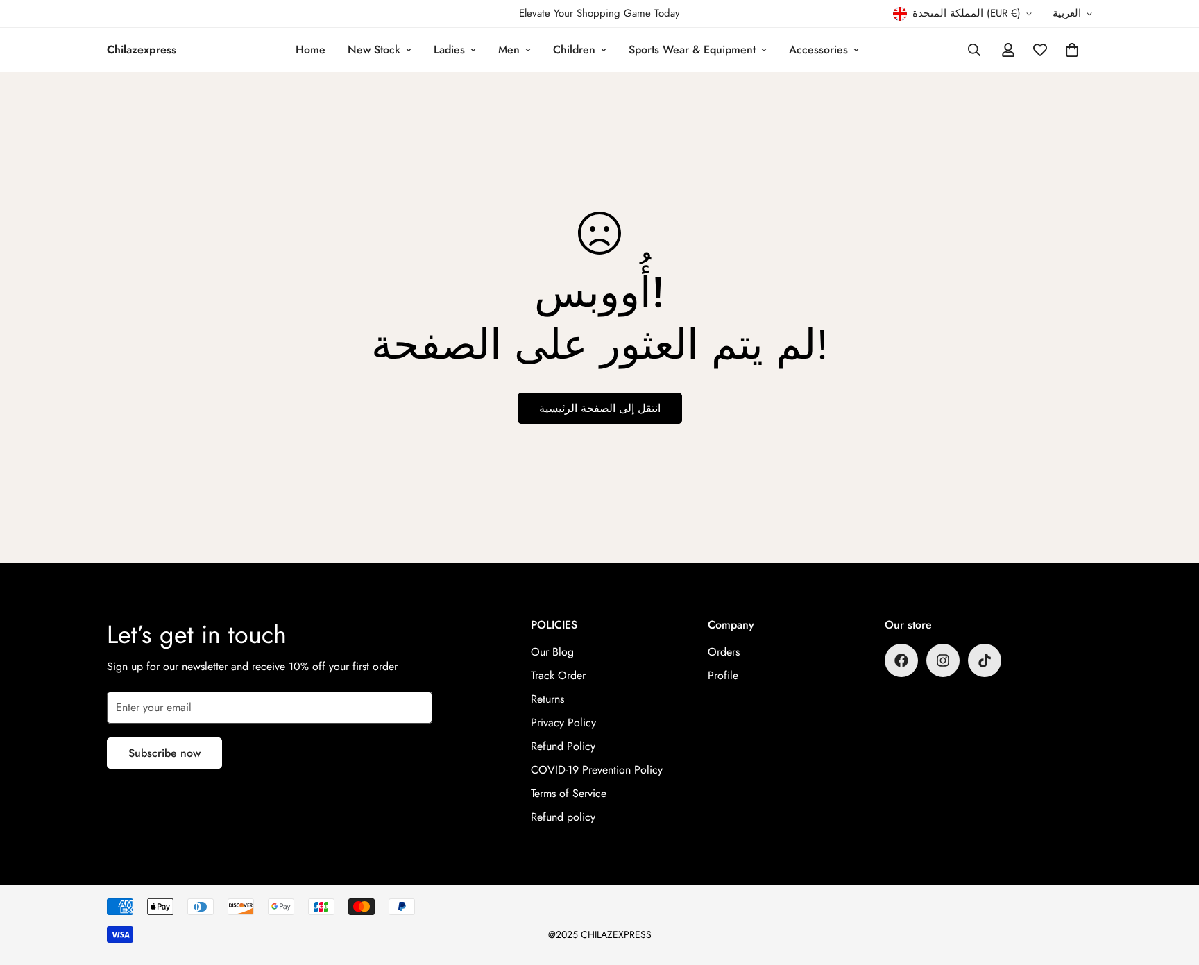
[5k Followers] (943, 660)
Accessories (818, 50)
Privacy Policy (563, 723)
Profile (723, 675)
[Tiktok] (984, 660)
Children (574, 50)
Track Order (558, 675)
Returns (547, 699)
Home (310, 50)
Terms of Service (568, 793)
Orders (724, 652)
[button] (1072, 50)
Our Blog (552, 652)
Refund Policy (563, 746)
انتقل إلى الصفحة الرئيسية (600, 408)
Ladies (449, 50)
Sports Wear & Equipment (692, 50)
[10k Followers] (901, 660)
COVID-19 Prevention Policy (597, 770)
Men (509, 50)
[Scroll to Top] (1172, 889)
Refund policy (563, 817)
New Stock (374, 50)
